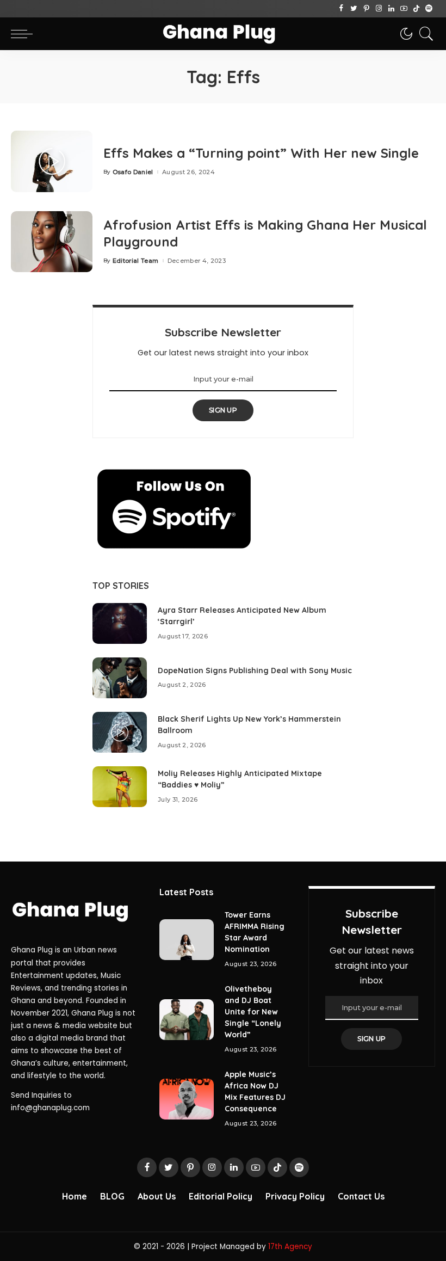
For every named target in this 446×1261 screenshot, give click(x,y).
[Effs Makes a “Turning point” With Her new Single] (51, 161)
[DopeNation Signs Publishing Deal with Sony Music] (119, 677)
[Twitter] (354, 8)
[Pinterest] (366, 8)
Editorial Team (136, 261)
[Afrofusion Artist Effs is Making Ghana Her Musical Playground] (51, 242)
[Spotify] (429, 8)
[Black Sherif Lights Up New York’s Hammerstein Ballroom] (119, 732)
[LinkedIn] (391, 8)
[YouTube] (404, 8)
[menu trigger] (24, 33)
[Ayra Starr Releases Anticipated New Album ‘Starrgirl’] (119, 623)
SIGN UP (223, 410)
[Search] (423, 33)
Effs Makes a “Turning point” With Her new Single (261, 153)
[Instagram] (379, 8)
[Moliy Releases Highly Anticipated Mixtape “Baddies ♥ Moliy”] (119, 786)
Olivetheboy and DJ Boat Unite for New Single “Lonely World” (253, 1011)
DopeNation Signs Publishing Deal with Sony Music (255, 670)
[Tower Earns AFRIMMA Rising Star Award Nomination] (186, 939)
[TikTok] (416, 8)
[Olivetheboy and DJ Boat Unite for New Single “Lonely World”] (186, 1019)
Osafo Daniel (133, 172)
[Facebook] (341, 8)
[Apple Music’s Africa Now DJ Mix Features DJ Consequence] (186, 1099)
